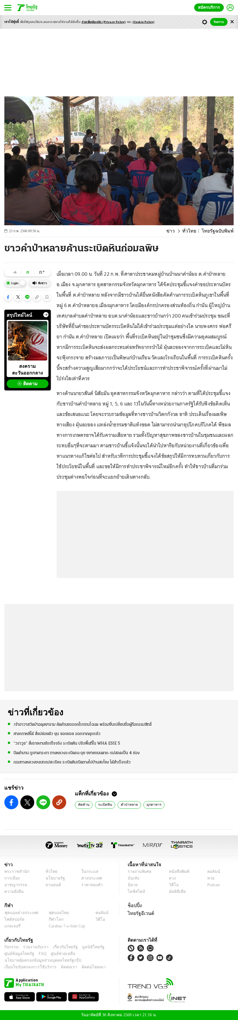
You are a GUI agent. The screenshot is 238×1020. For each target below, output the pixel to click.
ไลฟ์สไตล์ (135, 891)
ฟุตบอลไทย (54, 913)
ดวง (170, 878)
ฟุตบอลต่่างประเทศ (19, 913)
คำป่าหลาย (126, 804)
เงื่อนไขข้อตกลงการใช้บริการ (27, 967)
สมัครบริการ (210, 7)
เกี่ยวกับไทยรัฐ (61, 947)
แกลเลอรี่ (11, 926)
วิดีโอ (171, 885)
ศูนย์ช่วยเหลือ (57, 953)
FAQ (38, 953)
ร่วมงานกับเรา (33, 947)
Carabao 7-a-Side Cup (65, 926)
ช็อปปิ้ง (134, 905)
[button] (8, 297)
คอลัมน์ (211, 871)
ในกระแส (88, 871)
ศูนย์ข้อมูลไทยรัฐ (17, 953)
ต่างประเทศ (90, 878)
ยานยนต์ (51, 885)
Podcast (212, 885)
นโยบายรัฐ (53, 878)
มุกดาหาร (149, 804)
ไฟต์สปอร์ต (13, 919)
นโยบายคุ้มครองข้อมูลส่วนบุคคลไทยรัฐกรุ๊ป (38, 960)
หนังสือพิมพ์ (176, 871)
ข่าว (177, 231)
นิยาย (132, 885)
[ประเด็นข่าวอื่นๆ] (45, 314)
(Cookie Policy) (144, 22)
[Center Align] (232, 22)
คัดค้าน (83, 804)
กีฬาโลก (51, 919)
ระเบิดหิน (103, 804)
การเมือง (11, 878)
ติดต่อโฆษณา (84, 967)
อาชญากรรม (14, 885)
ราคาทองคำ (90, 885)
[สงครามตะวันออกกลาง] (27, 341)
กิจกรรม (11, 947)
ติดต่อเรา (61, 967)
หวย (208, 878)
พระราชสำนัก (15, 871)
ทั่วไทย (194, 231)
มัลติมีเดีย (175, 891)
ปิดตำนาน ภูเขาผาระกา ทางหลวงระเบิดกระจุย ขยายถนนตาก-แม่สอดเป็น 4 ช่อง (77, 752)
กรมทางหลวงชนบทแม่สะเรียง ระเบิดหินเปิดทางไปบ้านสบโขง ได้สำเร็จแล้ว (72, 762)
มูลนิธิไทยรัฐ (87, 947)
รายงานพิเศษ (138, 871)
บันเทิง (133, 878)
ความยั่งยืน (13, 891)
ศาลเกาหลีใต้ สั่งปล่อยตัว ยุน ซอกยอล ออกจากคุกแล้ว (57, 733)
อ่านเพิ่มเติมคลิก (104, 22)
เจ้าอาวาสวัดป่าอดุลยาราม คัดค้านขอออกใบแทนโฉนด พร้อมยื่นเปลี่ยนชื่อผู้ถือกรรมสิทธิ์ (83, 724)
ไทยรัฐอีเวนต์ (139, 913)
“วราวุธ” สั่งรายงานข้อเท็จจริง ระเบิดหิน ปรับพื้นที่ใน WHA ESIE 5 (67, 743)
